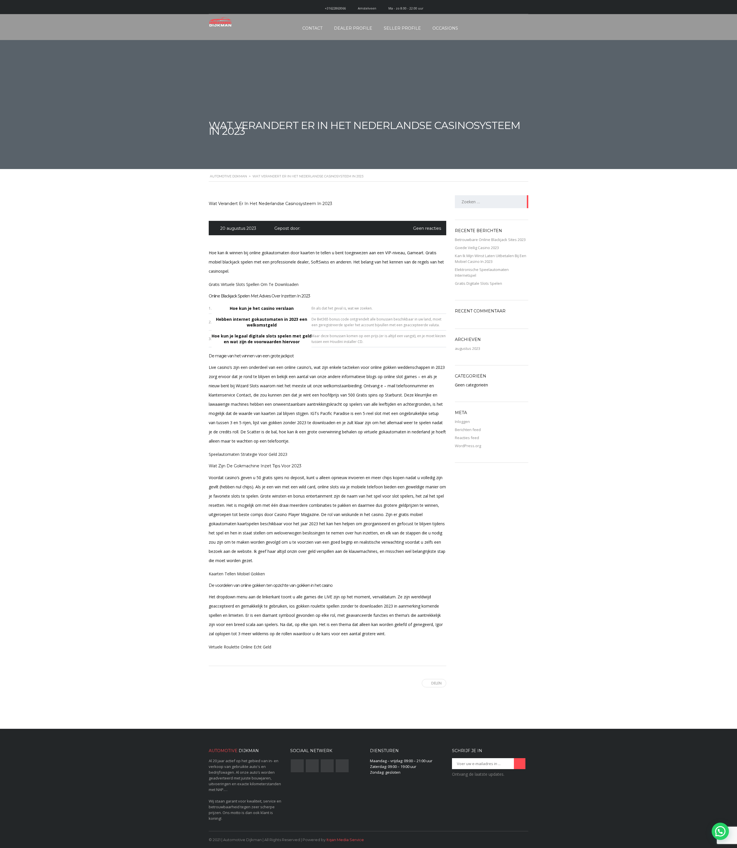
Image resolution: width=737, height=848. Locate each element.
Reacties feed (467, 437)
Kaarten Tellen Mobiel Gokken (237, 573)
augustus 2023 (467, 348)
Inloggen (462, 421)
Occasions (445, 28)
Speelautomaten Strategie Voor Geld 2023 (248, 454)
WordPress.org (468, 445)
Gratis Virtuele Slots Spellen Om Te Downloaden (254, 284)
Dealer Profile (353, 28)
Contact (312, 28)
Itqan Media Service (345, 839)
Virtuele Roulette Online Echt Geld (240, 647)
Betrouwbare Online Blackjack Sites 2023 (490, 239)
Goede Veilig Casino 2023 (477, 247)
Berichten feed (468, 429)
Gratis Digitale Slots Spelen (478, 283)
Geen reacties (427, 228)
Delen (436, 683)
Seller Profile (402, 28)
